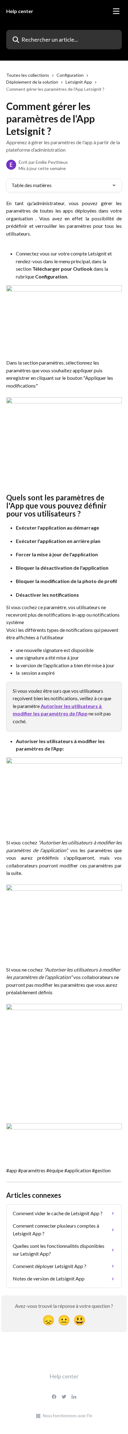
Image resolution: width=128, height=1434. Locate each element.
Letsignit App (79, 82)
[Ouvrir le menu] (116, 11)
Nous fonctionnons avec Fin (67, 1415)
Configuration (70, 75)
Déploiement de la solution (32, 82)
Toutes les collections (27, 75)
